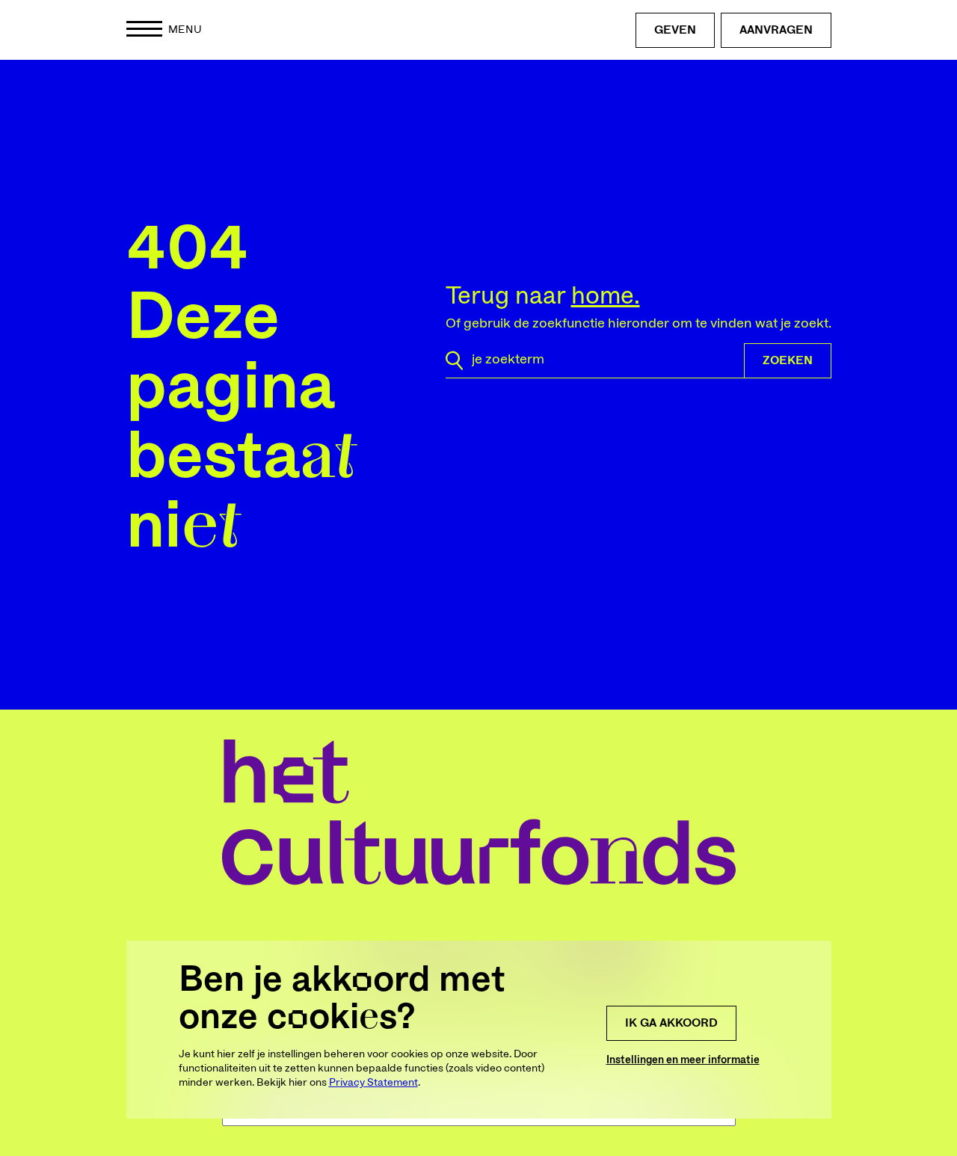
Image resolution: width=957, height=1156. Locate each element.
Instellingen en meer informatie (683, 1060)
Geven (675, 30)
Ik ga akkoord (671, 1023)
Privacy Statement (373, 1082)
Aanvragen (776, 30)
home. (605, 296)
